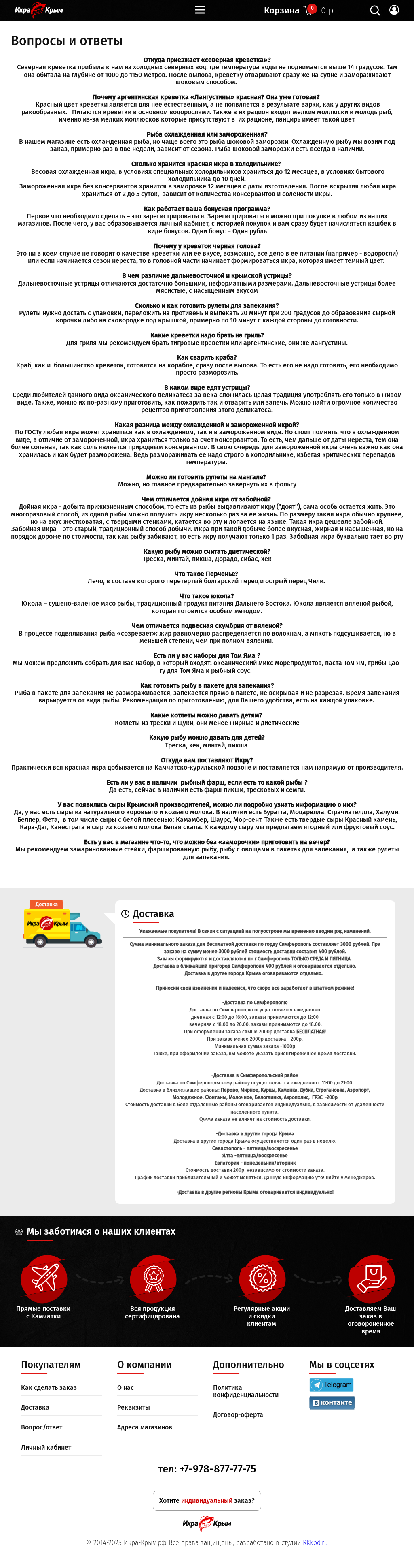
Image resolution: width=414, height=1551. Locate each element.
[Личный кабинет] (394, 10)
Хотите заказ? (207, 1500)
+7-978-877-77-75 (218, 1469)
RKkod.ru (315, 1543)
